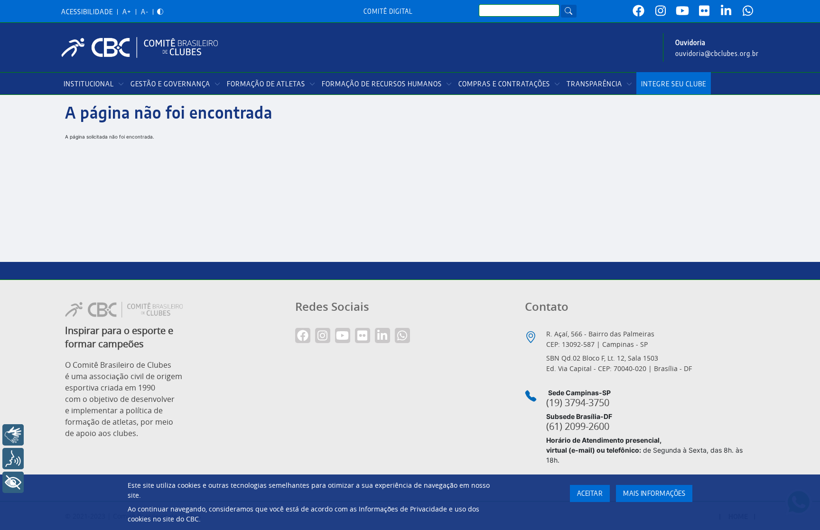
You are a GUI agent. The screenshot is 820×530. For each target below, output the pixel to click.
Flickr (704, 11)
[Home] (143, 47)
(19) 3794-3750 (577, 403)
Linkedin (726, 11)
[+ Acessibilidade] (13, 482)
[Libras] (13, 435)
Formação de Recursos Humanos (382, 84)
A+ (126, 12)
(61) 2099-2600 (577, 426)
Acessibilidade (87, 12)
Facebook (639, 11)
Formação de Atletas (266, 84)
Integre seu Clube (673, 84)
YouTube (682, 11)
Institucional (89, 84)
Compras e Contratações (504, 84)
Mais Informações (654, 493)
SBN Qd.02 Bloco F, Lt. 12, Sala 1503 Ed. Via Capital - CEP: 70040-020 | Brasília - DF (619, 363)
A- (145, 12)
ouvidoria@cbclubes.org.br (717, 53)
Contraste (160, 12)
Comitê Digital (388, 12)
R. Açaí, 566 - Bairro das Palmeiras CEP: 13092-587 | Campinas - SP (600, 339)
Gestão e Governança (170, 84)
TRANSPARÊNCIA (594, 84)
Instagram (660, 11)
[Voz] (13, 458)
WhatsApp (748, 11)
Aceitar (590, 493)
